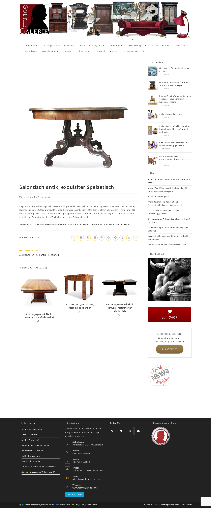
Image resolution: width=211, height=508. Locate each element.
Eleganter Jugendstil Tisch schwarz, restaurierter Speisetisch (119, 308)
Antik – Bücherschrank (32, 429)
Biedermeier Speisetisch (66, 224)
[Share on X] (74, 238)
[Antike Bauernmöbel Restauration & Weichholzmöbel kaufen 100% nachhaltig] (152, 130)
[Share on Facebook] (81, 238)
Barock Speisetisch (48, 224)
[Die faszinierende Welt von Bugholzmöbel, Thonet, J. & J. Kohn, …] (152, 161)
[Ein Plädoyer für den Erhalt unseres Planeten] (152, 71)
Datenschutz (181, 395)
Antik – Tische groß (30, 440)
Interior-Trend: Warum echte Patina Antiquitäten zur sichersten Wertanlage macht (175, 99)
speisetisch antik (123, 224)
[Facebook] (121, 431)
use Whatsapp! (74, 495)
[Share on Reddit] (115, 238)
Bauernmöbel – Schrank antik (35, 445)
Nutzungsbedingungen (170, 504)
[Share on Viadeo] (129, 238)
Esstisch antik (83, 224)
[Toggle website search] (143, 51)
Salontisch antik (107, 224)
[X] (112, 431)
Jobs (195, 395)
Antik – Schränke (29, 434)
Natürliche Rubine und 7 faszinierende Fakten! (167, 244)
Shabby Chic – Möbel (31, 461)
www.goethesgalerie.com (84, 487)
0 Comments (165, 74)
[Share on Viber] (101, 238)
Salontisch (94, 224)
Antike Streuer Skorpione (170, 114)
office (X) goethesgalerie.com (86, 479)
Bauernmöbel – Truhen (32, 450)
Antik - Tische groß (40, 197)
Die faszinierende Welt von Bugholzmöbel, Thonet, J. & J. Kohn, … (175, 159)
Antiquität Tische (31, 224)
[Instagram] (129, 431)
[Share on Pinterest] (88, 238)
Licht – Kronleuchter (31, 456)
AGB (189, 395)
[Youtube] (138, 431)
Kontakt (160, 395)
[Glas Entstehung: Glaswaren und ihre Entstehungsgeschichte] (152, 145)
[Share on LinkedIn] (95, 238)
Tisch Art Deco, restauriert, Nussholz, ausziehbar (79, 306)
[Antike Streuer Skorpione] (152, 115)
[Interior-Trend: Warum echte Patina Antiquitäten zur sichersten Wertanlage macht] (152, 100)
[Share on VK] (108, 238)
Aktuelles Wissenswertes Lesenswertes (40, 466)
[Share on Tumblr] (122, 238)
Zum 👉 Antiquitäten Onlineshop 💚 (38, 472)
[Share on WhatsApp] (136, 238)
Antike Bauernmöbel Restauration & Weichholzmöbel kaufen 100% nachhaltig (174, 129)
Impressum (170, 395)
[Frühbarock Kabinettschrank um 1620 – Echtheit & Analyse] (152, 85)
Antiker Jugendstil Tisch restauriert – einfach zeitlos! (39, 316)
